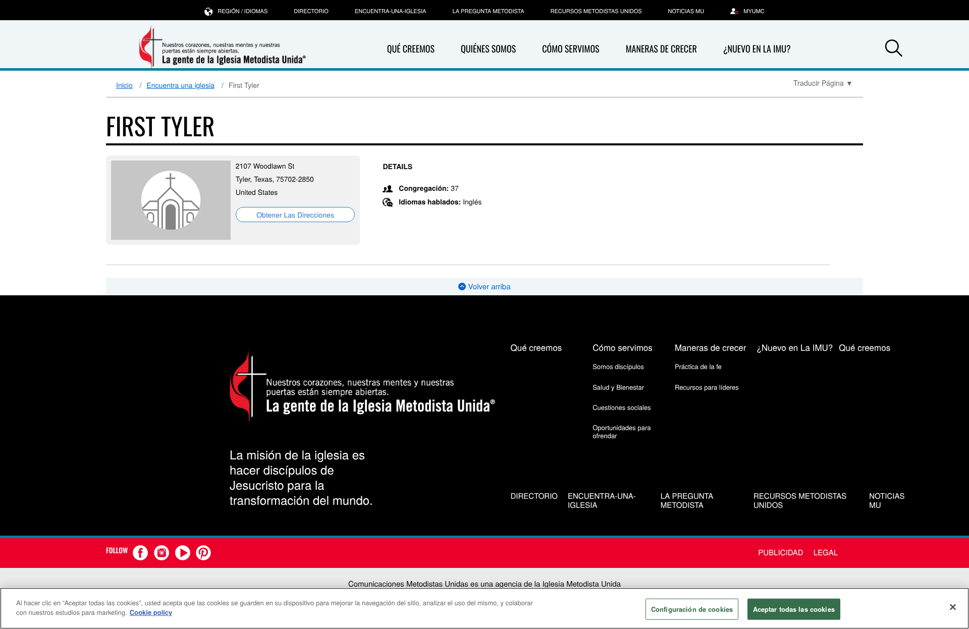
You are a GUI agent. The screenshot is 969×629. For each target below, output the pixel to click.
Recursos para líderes (707, 387)
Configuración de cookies (692, 609)
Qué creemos (411, 49)
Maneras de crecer (661, 49)
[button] (893, 49)
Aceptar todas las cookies (794, 609)
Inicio (124, 85)
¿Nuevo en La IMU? (757, 49)
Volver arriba (488, 286)
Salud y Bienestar (618, 387)
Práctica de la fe (698, 366)
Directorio (311, 11)
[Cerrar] (953, 607)
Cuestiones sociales (622, 407)
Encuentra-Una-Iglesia (390, 11)
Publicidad (780, 552)
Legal (826, 552)
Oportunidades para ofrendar (622, 431)
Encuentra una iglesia (181, 85)
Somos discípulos (618, 366)
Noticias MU (686, 11)
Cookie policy (151, 612)
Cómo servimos (570, 49)
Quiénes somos (488, 49)
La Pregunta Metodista (488, 11)
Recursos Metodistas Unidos (596, 11)
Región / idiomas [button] (242, 11)
